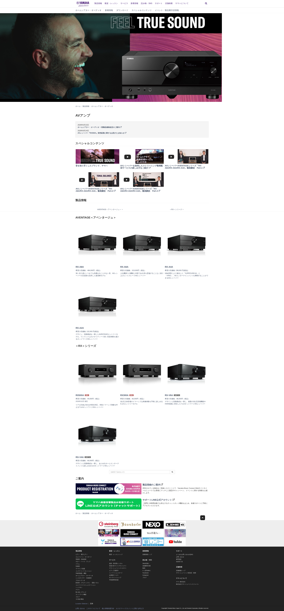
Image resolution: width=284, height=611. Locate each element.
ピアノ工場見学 (113, 570)
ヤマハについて (181, 3)
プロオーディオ (80, 580)
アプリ (78, 589)
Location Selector (81, 603)
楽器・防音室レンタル (115, 563)
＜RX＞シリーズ (176, 209)
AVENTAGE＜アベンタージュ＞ (109, 209)
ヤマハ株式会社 (180, 582)
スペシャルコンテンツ (142, 10)
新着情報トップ (147, 554)
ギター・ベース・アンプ (83, 561)
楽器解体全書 (147, 566)
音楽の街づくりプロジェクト (117, 566)
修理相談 (178, 559)
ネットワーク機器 (81, 594)
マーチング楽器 (80, 568)
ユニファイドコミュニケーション (86, 585)
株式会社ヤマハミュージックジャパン (187, 584)
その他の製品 (80, 599)
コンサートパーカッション (84, 571)
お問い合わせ (180, 557)
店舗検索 (169, 3)
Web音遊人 (146, 563)
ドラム (78, 564)
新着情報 (134, 3)
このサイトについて (93, 608)
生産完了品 (179, 561)
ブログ (145, 577)
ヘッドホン (79, 587)
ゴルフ (78, 597)
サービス (124, 3)
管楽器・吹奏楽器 (81, 559)
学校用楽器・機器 (81, 573)
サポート (158, 3)
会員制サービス (113, 575)
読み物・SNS (146, 3)
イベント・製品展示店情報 (167, 10)
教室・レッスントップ (115, 554)
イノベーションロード (115, 573)
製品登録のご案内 (151, 484)
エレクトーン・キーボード (84, 557)
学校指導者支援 (113, 580)
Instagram (146, 575)
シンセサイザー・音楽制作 (84, 578)
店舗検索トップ (180, 570)
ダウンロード (122, 10)
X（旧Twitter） (147, 570)
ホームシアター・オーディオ (88, 10)
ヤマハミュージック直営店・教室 (186, 573)
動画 (144, 568)
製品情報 (98, 3)
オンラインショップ (115, 577)
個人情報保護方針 (108, 608)
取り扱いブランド (81, 592)
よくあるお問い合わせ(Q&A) (184, 554)
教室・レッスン (111, 3)
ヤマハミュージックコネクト (117, 568)
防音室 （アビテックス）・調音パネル (87, 583)
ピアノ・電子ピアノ (82, 554)
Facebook (146, 573)
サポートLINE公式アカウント (157, 500)
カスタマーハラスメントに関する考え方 (130, 608)
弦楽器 (78, 566)
